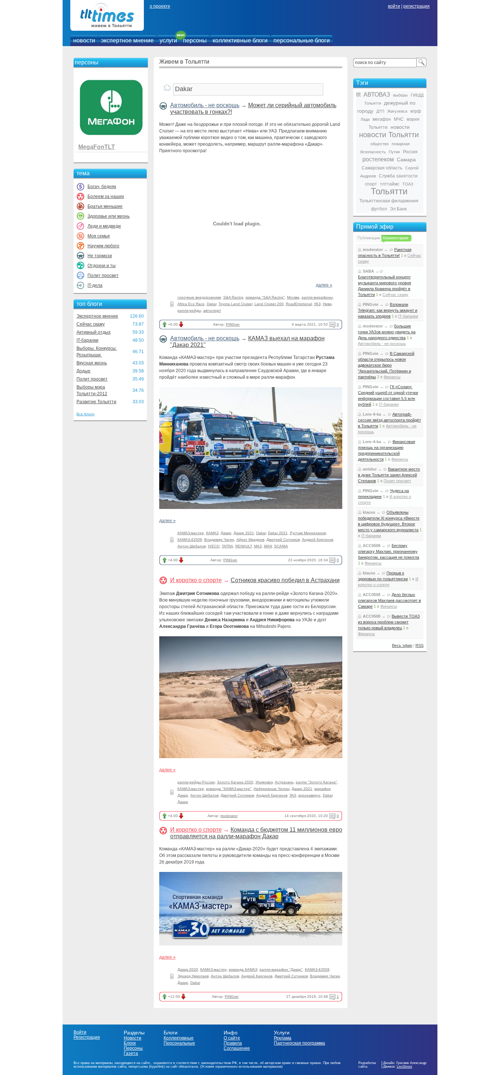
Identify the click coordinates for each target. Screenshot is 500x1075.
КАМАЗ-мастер (191, 533)
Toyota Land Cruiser (235, 304)
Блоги (130, 1043)
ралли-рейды (189, 310)
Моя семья (98, 236)
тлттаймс (389, 184)
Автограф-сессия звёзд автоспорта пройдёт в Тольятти (389, 420)
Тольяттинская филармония (388, 200)
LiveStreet (404, 1066)
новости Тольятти (389, 135)
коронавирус (309, 795)
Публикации (369, 238)
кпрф (415, 111)
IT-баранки (87, 340)
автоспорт (212, 310)
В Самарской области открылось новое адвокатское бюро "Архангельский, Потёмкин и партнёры (386, 365)
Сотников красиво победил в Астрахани (285, 580)
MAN (268, 546)
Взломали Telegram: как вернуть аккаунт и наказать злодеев (387, 310)
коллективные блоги (240, 40)
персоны (195, 40)
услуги (168, 40)
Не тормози (99, 255)
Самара (406, 159)
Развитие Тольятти (96, 401)
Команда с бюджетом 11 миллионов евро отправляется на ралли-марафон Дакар (256, 833)
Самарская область (382, 168)
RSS (419, 645)
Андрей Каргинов (317, 540)
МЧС (399, 119)
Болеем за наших (105, 196)
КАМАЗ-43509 (190, 540)
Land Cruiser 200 (269, 304)
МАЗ (258, 546)
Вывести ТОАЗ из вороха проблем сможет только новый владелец (389, 622)
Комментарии (395, 238)
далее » (324, 285)
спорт (371, 184)
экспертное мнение (127, 40)
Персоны (133, 1048)
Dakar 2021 (278, 533)
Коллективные (179, 1038)
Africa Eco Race (191, 304)
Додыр (83, 371)
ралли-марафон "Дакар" (281, 969)
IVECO (214, 546)
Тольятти (389, 191)
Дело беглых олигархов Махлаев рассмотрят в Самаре (389, 600)
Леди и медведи (104, 226)
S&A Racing (233, 297)
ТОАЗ (407, 184)
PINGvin (233, 324)
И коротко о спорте (196, 580)
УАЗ (317, 304)
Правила (233, 1043)
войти (394, 6)
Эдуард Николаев (193, 976)
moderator (229, 816)
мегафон (382, 119)
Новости (132, 1038)
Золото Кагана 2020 (235, 782)
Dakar (211, 304)
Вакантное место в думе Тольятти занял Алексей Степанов (389, 475)
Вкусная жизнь (92, 363)
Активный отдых (94, 332)
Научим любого (103, 245)
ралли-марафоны (317, 297)
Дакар (226, 533)
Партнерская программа (299, 1043)
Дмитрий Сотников (283, 540)
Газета (131, 1053)
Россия (410, 151)
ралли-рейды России (196, 782)
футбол (379, 208)
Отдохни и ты (101, 265)
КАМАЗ (212, 533)
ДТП (380, 111)
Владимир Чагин (219, 540)
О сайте (232, 1038)
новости (84, 40)
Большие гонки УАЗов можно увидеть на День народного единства (386, 332)
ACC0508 (371, 545)
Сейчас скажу (91, 324)
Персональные (179, 1043)
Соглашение (237, 1048)
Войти (80, 1032)
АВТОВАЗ (376, 94)
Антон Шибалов (192, 546)
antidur (370, 469)
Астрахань (284, 782)
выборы (400, 95)
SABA (368, 271)
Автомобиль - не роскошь (204, 105)
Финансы (392, 377)
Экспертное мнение (97, 316)
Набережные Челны (272, 789)
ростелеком (378, 159)
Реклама (282, 1038)
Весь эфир (402, 645)
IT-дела (94, 285)
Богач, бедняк (101, 186)
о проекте (160, 6)
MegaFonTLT (96, 147)
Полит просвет (103, 275)
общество (379, 144)
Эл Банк (398, 208)
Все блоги (85, 414)
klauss (369, 512)
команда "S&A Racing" (265, 297)
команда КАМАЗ (243, 969)
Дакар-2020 (188, 969)
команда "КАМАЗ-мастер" (228, 789)
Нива (327, 304)
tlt (358, 94)
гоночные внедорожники (199, 297)
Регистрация (87, 1037)
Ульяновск (264, 782)
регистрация (416, 6)
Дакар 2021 (244, 533)
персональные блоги (301, 40)
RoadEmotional (299, 304)
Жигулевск (397, 111)
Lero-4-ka (372, 414)
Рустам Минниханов (308, 533)
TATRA (227, 546)
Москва (293, 297)
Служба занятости (398, 176)
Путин (394, 152)
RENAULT (243, 546)
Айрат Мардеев (250, 540)
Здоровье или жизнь (108, 216)
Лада (365, 119)
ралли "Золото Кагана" (316, 782)
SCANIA (281, 546)
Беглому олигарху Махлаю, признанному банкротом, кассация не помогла (388, 551)
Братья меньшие (105, 206)
